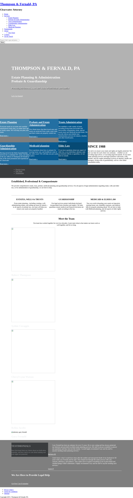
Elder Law (11, 25)
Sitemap (6, 493)
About (6, 31)
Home (6, 14)
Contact (6, 34)
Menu (2, 42)
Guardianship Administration (17, 23)
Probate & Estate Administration (18, 20)
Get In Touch (8, 36)
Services (7, 16)
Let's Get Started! (17, 96)
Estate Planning (13, 18)
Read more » (4, 136)
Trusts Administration (70, 122)
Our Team (11, 33)
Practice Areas (20, 169)
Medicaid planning (39, 145)
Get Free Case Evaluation (19, 484)
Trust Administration (15, 21)
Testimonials (8, 29)
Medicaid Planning (14, 27)
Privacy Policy (9, 490)
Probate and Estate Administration (39, 123)
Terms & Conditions (10, 492)
